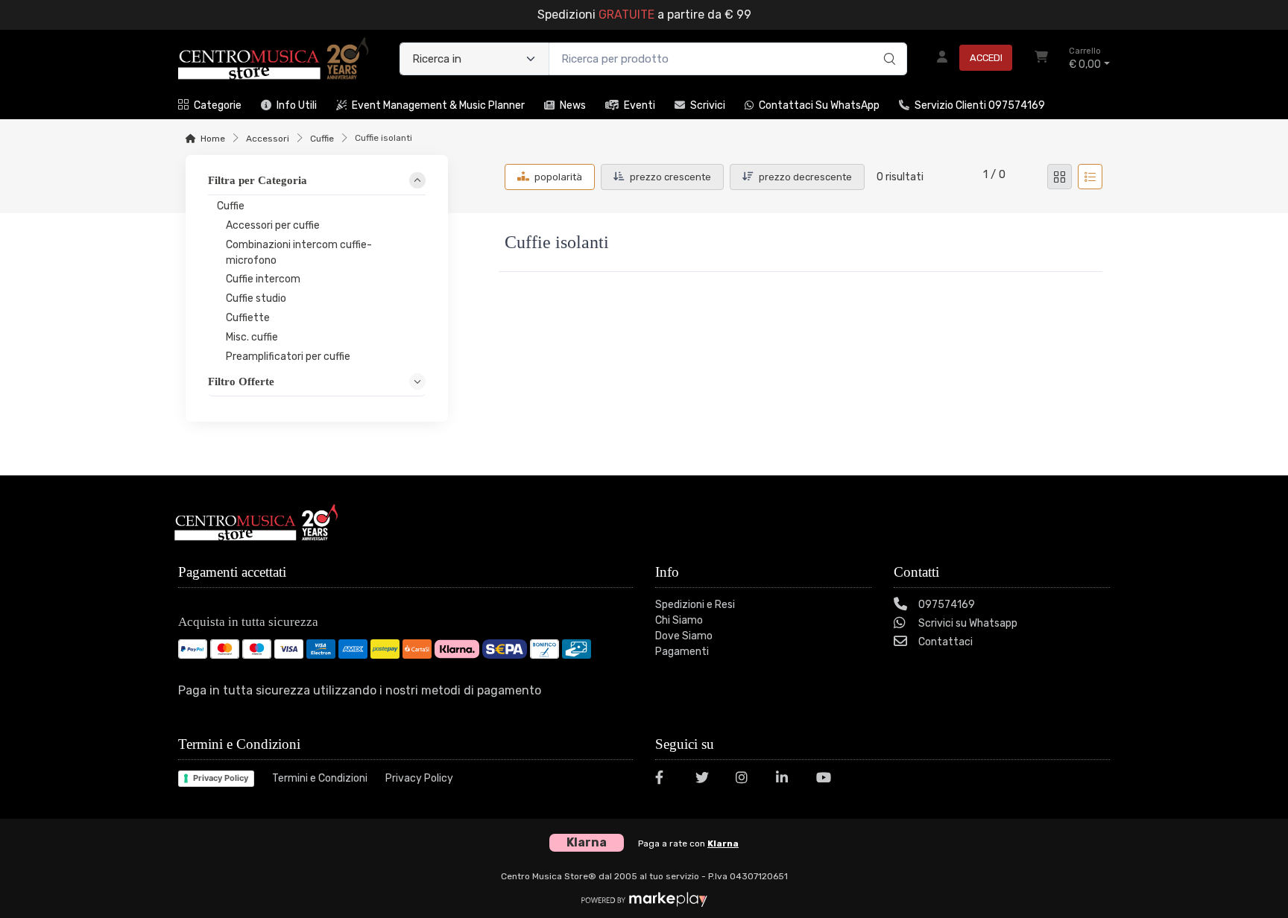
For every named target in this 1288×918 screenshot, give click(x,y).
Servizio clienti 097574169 (980, 105)
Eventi (639, 105)
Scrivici (707, 105)
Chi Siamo (679, 620)
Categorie (218, 105)
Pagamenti (682, 651)
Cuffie (322, 138)
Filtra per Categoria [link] (257, 180)
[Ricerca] (887, 43)
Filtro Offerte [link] (241, 381)
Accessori (267, 138)
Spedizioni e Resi (695, 604)
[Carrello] (1041, 59)
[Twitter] (706, 779)
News (573, 105)
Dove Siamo (684, 636)
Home (213, 138)
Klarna (723, 843)
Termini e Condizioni (319, 778)
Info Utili (297, 105)
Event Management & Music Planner (438, 105)
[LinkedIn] (787, 779)
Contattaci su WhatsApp (819, 105)
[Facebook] (666, 779)
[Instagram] (747, 779)
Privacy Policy (220, 778)
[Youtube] (827, 779)
